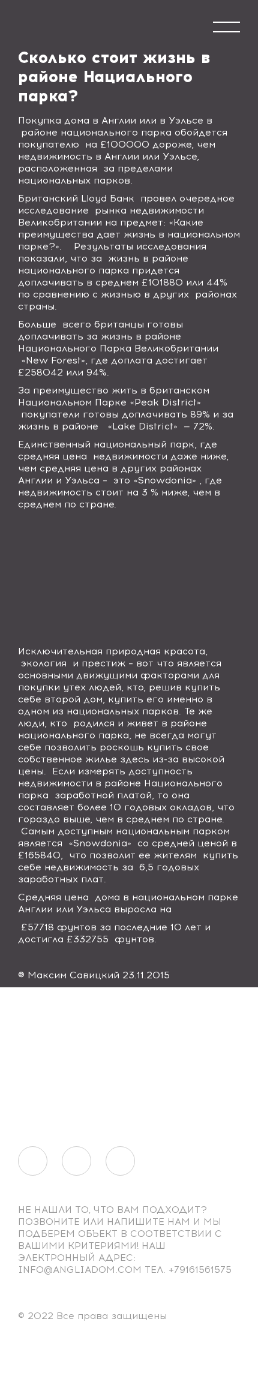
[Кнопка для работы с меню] (226, 27)
